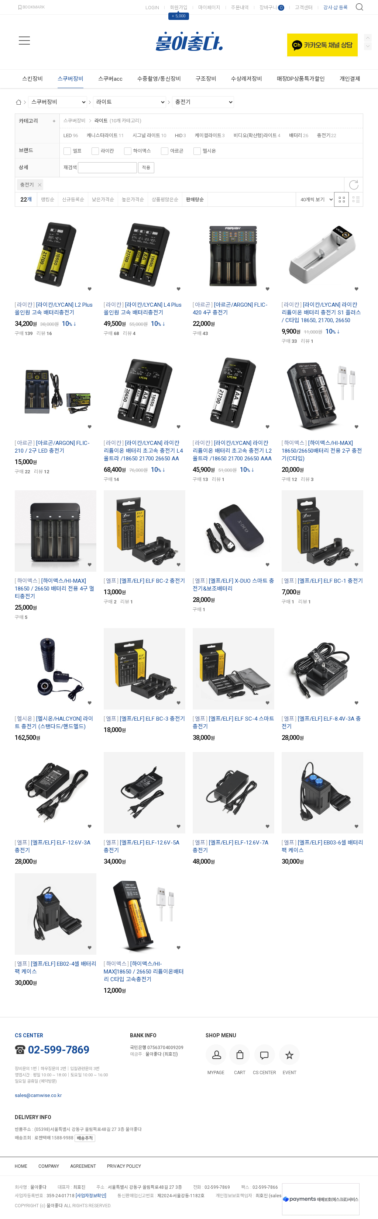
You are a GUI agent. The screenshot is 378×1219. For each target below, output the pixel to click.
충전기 (27, 185)
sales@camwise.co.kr (38, 1095)
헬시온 (209, 151)
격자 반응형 (341, 199)
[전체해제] (353, 184)
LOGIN (152, 7)
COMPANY (48, 1166)
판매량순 (195, 199)
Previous (368, 46)
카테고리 (28, 121)
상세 (23, 167)
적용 (146, 167)
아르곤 (176, 151)
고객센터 (304, 7)
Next (368, 38)
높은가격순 (133, 199)
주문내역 (240, 7)
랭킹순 (47, 199)
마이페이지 (209, 7)
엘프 (77, 151)
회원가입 (179, 7)
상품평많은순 (165, 199)
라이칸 (107, 151)
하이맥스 (142, 151)
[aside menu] (24, 40)
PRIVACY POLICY (124, 1166)
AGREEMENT (83, 1166)
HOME (21, 1166)
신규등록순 (73, 199)
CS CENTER (29, 1035)
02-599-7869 (58, 1050)
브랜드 (26, 150)
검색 (359, 7)
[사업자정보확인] (91, 1195)
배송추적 (85, 1138)
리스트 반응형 (355, 199)
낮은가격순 (103, 199)
